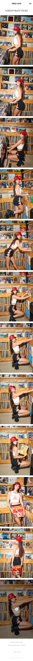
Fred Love (16, 3)
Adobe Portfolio (19, 658)
